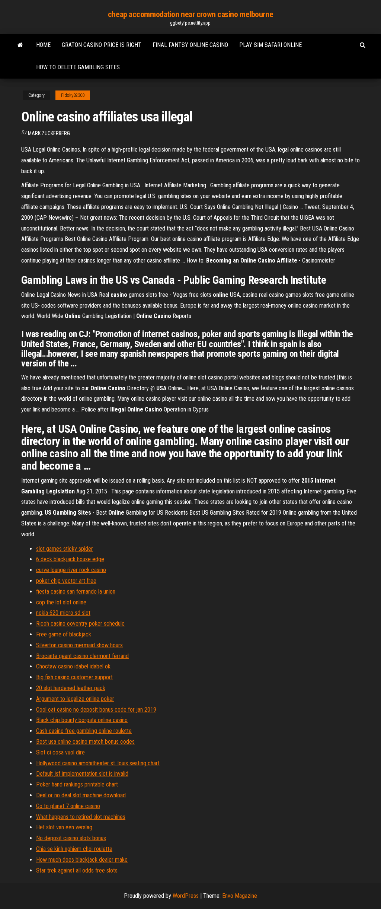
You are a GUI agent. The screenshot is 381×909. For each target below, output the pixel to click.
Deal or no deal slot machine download (81, 795)
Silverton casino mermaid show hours (79, 645)
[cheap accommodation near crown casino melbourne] (20, 45)
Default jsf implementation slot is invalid (82, 773)
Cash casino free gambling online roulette (84, 730)
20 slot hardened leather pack (70, 688)
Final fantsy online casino (190, 44)
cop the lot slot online (61, 602)
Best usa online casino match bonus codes (85, 741)
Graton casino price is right (101, 44)
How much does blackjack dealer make (82, 859)
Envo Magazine (239, 895)
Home (43, 44)
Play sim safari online (270, 44)
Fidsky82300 (72, 95)
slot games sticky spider (64, 548)
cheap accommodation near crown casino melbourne (190, 14)
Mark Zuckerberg (49, 133)
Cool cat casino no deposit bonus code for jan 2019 (96, 709)
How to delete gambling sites (78, 67)
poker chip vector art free (66, 580)
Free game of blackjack (63, 634)
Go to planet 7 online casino (68, 806)
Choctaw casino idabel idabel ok (73, 666)
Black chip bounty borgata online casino (82, 720)
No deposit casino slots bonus (71, 838)
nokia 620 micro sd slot (63, 612)
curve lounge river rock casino (71, 569)
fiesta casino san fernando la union (75, 591)
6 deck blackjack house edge (70, 559)
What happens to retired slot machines (80, 816)
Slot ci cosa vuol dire (60, 752)
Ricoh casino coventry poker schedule (80, 623)
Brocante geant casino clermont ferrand (82, 655)
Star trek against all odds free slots (77, 870)
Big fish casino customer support (74, 677)
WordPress (186, 895)
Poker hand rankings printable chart (77, 784)
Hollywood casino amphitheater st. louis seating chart (98, 763)
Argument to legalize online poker (75, 698)
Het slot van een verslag (64, 827)
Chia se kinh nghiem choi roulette (74, 848)
